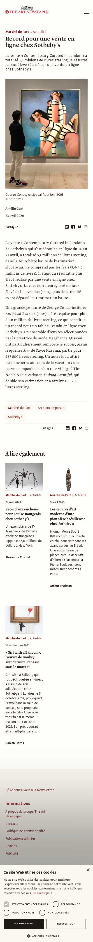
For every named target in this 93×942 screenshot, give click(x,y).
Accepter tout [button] (24, 923)
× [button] (88, 870)
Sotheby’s (13, 285)
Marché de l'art (17, 32)
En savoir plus (42, 893)
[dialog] (46, 903)
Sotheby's (15, 417)
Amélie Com (14, 208)
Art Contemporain (51, 408)
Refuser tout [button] (66, 923)
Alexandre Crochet (17, 557)
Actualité (39, 32)
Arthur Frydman (61, 586)
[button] (45, 936)
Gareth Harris (14, 743)
